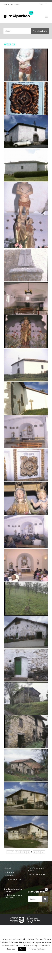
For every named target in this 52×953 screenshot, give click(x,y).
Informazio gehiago (36, 949)
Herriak (7, 868)
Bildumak (9, 872)
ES (46, 4)
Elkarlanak (9, 875)
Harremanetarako (37, 874)
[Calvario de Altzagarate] (26, 598)
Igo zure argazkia (12, 879)
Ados (22, 949)
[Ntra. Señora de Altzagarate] (26, 298)
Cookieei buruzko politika (13, 890)
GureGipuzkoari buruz (36, 869)
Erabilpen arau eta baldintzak (13, 896)
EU (41, 4)
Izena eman (15, 4)
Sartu (6, 4)
